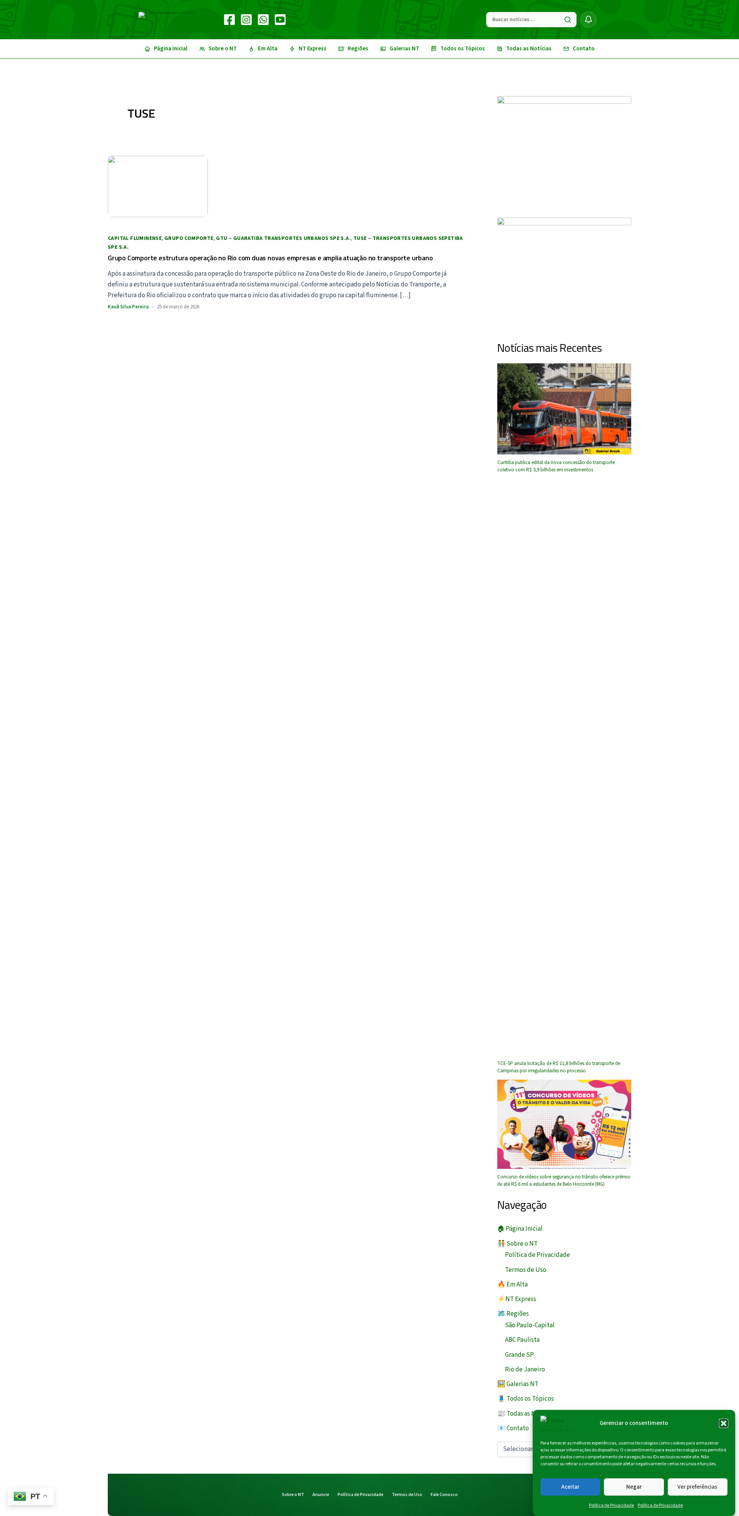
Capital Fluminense (135, 238)
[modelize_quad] (564, 273)
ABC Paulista (522, 1340)
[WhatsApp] (263, 19)
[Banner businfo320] (564, 150)
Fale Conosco (444, 1494)
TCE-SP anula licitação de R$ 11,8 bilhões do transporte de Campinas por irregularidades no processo (558, 1067)
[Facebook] (229, 19)
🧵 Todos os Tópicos (525, 1398)
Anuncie (321, 1494)
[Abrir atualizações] (588, 20)
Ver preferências (697, 1487)
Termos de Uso (525, 1270)
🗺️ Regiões (513, 1313)
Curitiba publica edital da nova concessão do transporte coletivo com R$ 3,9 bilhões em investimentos (556, 466)
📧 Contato (513, 1428)
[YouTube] (280, 19)
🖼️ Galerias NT (517, 1384)
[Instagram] (246, 19)
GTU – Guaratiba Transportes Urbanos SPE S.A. (283, 238)
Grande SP (519, 1355)
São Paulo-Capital (530, 1325)
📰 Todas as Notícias (526, 1413)
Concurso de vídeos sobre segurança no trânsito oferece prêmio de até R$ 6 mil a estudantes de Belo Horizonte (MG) (563, 1180)
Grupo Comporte (189, 238)
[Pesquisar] (568, 19)
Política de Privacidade (611, 1505)
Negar (634, 1487)
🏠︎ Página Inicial (520, 1228)
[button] (723, 1423)
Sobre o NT (293, 1494)
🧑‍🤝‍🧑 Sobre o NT (517, 1243)
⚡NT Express (516, 1299)
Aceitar (570, 1487)
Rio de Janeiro (525, 1369)
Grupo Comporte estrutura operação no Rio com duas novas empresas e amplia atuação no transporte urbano (270, 258)
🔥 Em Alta (512, 1284)
